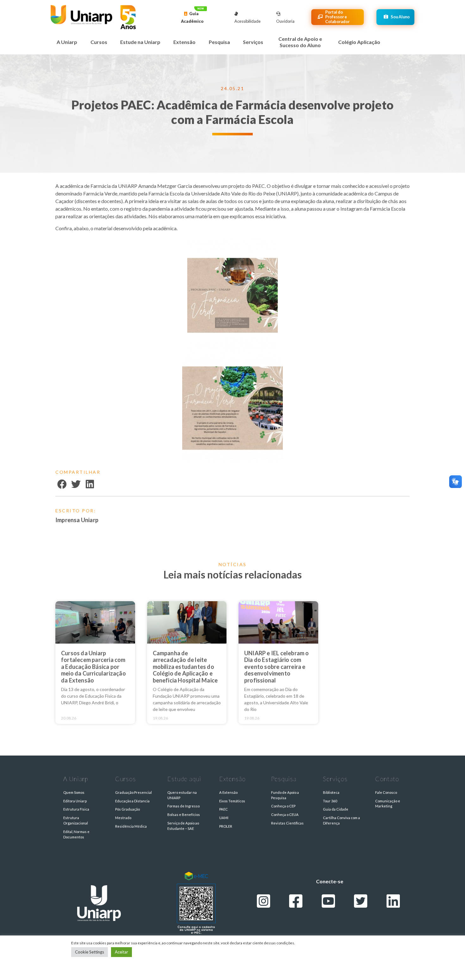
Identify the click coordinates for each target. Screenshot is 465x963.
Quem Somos (73, 792)
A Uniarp (67, 42)
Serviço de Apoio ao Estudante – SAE (183, 825)
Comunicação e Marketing (387, 803)
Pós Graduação (127, 809)
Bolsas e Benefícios (183, 814)
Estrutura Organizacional (75, 820)
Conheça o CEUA (285, 814)
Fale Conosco (386, 792)
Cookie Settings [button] (89, 951)
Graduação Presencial (133, 792)
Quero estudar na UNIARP (182, 795)
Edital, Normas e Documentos (76, 834)
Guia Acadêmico (192, 17)
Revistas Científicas (287, 823)
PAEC (223, 809)
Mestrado (123, 818)
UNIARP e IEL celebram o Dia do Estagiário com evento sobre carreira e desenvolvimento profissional (276, 667)
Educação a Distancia (132, 801)
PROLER (225, 826)
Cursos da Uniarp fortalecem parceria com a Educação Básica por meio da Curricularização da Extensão (93, 667)
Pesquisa (219, 42)
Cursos (98, 42)
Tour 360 (330, 801)
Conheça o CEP (283, 806)
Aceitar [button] (121, 951)
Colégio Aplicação (359, 42)
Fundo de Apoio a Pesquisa (285, 795)
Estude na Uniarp (140, 42)
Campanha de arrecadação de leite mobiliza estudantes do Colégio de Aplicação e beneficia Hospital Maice (185, 667)
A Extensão (228, 792)
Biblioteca (331, 792)
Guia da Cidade (335, 809)
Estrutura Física (76, 809)
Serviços (253, 42)
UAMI (223, 818)
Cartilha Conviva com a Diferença (341, 820)
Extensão (184, 42)
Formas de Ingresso (183, 806)
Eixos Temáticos (232, 801)
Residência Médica (131, 826)
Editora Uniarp (75, 801)
